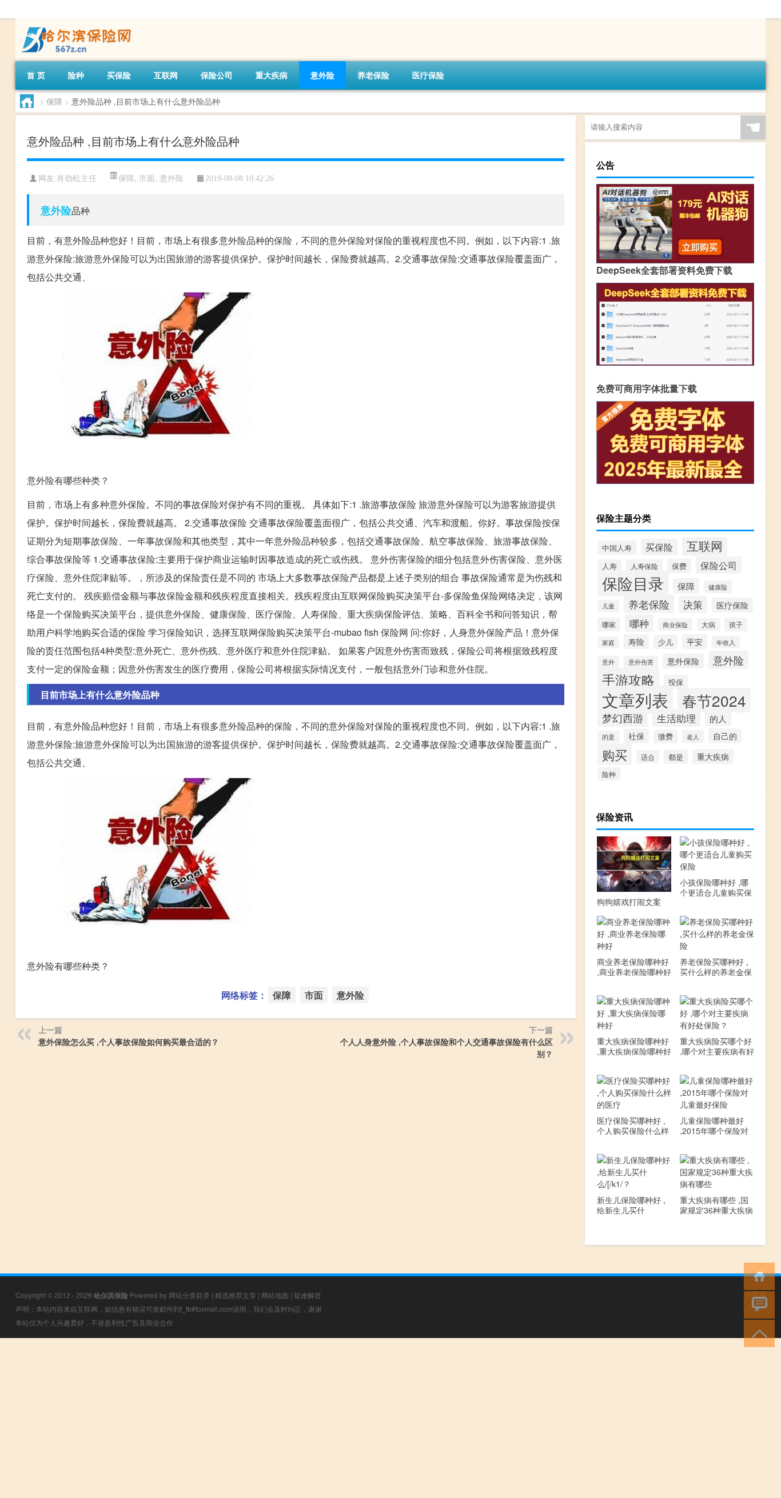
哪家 (609, 624)
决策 (693, 604)
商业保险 (675, 624)
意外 (608, 662)
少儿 (665, 641)
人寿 (609, 566)
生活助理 (676, 718)
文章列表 (635, 699)
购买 (614, 754)
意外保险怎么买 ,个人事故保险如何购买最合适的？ (128, 1041)
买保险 (119, 75)
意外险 (322, 75)
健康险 (717, 586)
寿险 (636, 641)
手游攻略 (628, 679)
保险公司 (217, 75)
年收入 (725, 642)
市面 (147, 177)
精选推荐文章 (235, 1295)
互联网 (166, 75)
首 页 (36, 75)
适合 (648, 757)
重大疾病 (272, 75)
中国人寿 (617, 547)
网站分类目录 (189, 1295)
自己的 (725, 736)
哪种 (639, 623)
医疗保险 (428, 75)
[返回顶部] (757, 1332)
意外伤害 (641, 662)
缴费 (665, 736)
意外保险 (683, 661)
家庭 (608, 642)
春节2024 (714, 700)
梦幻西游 (622, 717)
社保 (636, 736)
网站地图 (275, 1295)
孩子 (736, 624)
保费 (679, 565)
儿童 (608, 606)
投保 (675, 681)
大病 (708, 624)
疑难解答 (307, 1295)
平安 (695, 641)
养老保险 (373, 75)
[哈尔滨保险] (75, 22)
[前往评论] (757, 1304)
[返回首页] (757, 1275)
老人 (693, 736)
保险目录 (633, 583)
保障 (54, 101)
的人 (718, 718)
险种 (76, 75)
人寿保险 (644, 566)
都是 (675, 756)
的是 (608, 736)
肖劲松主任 (77, 178)
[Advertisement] (343, 1418)
